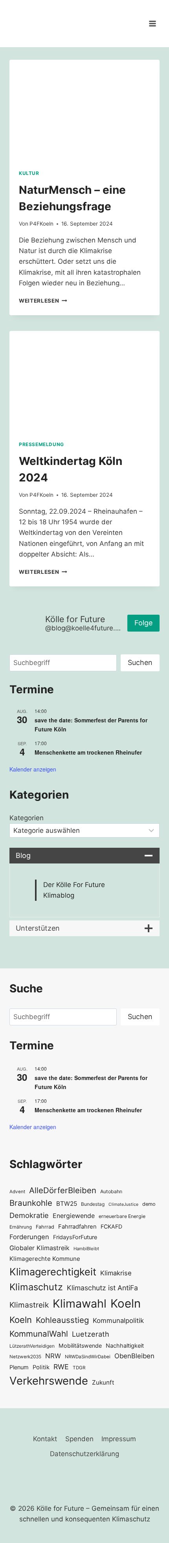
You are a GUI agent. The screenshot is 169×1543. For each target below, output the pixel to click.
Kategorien (26, 818)
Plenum (19, 1367)
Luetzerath (90, 1334)
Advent (17, 1191)
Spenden (79, 1439)
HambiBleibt (86, 1248)
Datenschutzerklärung (84, 1454)
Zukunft (103, 1382)
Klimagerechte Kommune (44, 1258)
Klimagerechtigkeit (52, 1272)
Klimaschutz (36, 1287)
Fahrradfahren (77, 1226)
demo (149, 1204)
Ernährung (20, 1227)
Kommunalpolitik (118, 1320)
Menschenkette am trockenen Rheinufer (88, 752)
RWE (61, 1367)
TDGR (79, 1367)
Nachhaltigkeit (125, 1345)
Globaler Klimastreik (39, 1248)
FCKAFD (111, 1226)
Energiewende (74, 1216)
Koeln (125, 1303)
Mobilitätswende (80, 1345)
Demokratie (29, 1215)
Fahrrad (45, 1227)
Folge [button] (143, 623)
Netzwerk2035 (25, 1356)
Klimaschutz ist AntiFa (102, 1288)
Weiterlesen (43, 301)
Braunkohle (30, 1203)
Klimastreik (29, 1305)
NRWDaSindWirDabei (87, 1356)
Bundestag (93, 1204)
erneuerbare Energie (122, 1216)
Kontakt (45, 1439)
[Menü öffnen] (152, 23)
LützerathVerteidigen (32, 1346)
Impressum (118, 1439)
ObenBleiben (134, 1356)
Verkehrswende (48, 1380)
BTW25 (66, 1203)
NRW (53, 1356)
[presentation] (84, 110)
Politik (41, 1367)
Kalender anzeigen (32, 769)
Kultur (29, 173)
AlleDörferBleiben (62, 1190)
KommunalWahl (38, 1334)
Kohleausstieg (62, 1320)
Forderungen (29, 1237)
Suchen (140, 662)
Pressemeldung (41, 444)
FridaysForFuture (75, 1237)
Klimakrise (116, 1273)
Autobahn (111, 1191)
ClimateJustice (123, 1204)
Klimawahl (80, 1303)
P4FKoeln (41, 223)
